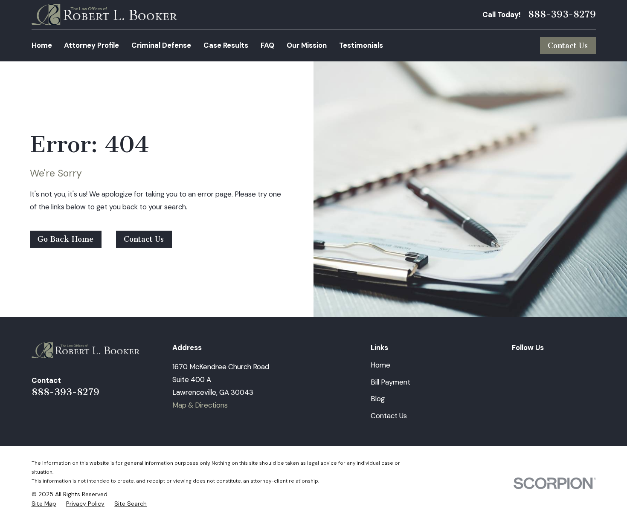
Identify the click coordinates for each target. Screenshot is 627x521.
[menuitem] (44, 504)
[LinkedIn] (517, 365)
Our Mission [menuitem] (307, 45)
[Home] (104, 14)
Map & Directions (200, 405)
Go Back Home (65, 239)
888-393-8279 (562, 14)
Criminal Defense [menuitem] (161, 45)
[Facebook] (541, 365)
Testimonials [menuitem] (361, 45)
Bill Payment (390, 382)
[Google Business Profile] (590, 365)
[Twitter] (566, 365)
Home (380, 365)
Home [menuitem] (42, 45)
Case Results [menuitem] (225, 45)
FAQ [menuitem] (267, 45)
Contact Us (568, 45)
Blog (378, 398)
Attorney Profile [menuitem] (91, 45)
